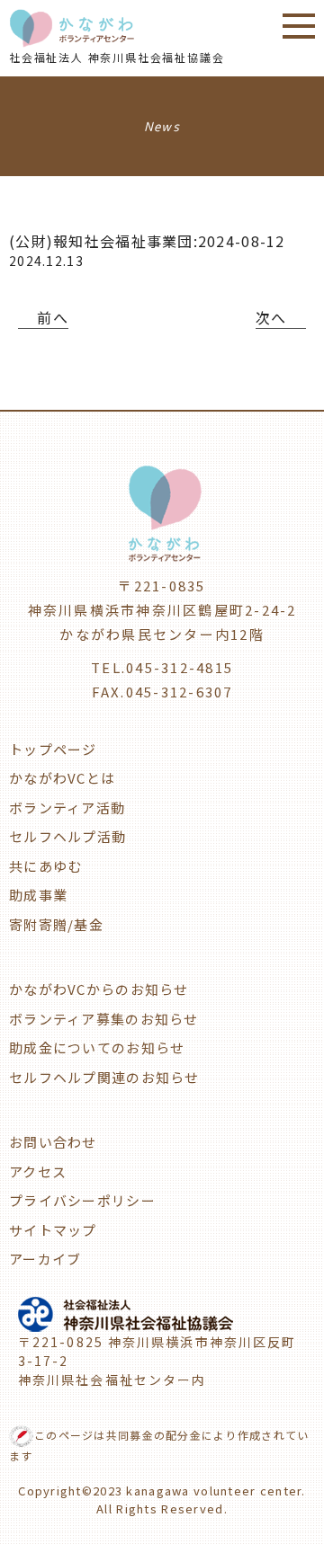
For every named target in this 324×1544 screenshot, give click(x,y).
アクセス (38, 1171)
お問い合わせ (53, 1141)
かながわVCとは (62, 777)
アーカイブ (45, 1258)
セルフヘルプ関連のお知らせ (104, 1077)
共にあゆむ (45, 865)
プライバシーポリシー (82, 1200)
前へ (52, 317)
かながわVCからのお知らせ (99, 989)
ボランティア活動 (67, 807)
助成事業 (38, 894)
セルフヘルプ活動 (67, 836)
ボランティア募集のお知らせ (104, 1018)
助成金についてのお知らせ (96, 1047)
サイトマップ (53, 1229)
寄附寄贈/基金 (56, 924)
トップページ (53, 749)
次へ (271, 317)
